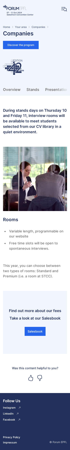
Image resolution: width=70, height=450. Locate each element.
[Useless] (40, 378)
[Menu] (64, 9)
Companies (38, 26)
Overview (12, 89)
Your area (21, 26)
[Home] (18, 7)
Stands (33, 89)
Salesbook (35, 331)
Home (6, 26)
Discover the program (20, 44)
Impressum (10, 442)
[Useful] (31, 378)
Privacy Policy (11, 437)
